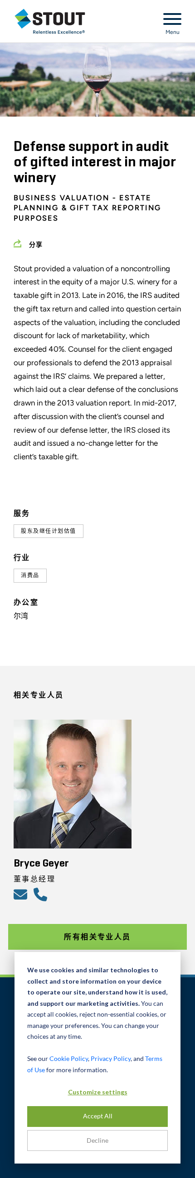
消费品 (30, 575)
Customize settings (97, 1092)
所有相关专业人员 (97, 937)
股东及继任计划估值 (48, 531)
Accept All (97, 1116)
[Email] (22, 894)
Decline (97, 1140)
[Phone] (42, 894)
